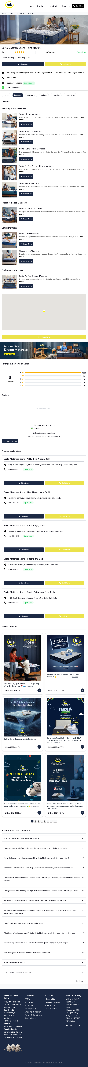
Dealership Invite (52, 1002)
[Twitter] (80, 1025)
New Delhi (31, 13)
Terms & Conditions (33, 1015)
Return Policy (30, 1018)
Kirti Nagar (20, 13)
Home (31, 6)
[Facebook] (67, 1025)
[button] (44, 311)
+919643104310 (11, 1021)
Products (41, 6)
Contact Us (50, 1005)
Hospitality (54, 6)
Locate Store (50, 1008)
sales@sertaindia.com (13, 1026)
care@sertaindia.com (13, 1032)
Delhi (11, 13)
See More (79, 981)
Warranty (29, 1005)
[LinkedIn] (75, 1025)
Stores (4, 13)
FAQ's (27, 999)
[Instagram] (71, 1025)
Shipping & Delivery (33, 1012)
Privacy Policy (30, 1008)
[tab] (6, 95)
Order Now (27, 124)
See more (30, 686)
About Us (66, 6)
